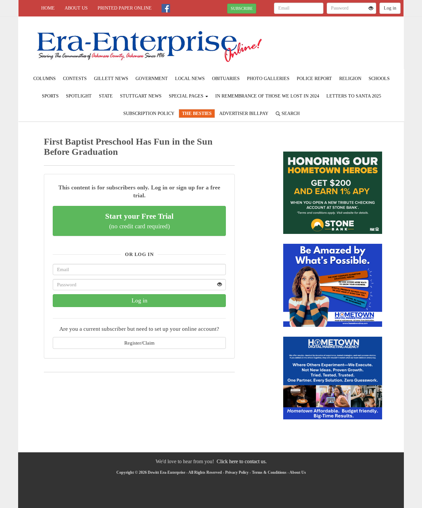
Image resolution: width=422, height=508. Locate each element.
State (106, 96)
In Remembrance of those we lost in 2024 (267, 96)
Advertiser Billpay (243, 113)
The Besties (197, 113)
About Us (76, 8)
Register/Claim (139, 343)
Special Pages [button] (187, 96)
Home (48, 8)
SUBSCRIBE (242, 8)
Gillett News (111, 78)
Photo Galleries (268, 78)
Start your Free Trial (139, 221)
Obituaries (226, 78)
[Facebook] (166, 8)
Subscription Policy (148, 113)
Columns (44, 78)
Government (152, 78)
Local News (190, 78)
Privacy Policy (237, 472)
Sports (50, 96)
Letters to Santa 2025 (353, 96)
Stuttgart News (141, 96)
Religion (350, 78)
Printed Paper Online (125, 8)
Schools (379, 78)
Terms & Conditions (269, 472)
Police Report (314, 78)
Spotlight (79, 96)
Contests (75, 78)
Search (290, 113)
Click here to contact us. (242, 461)
